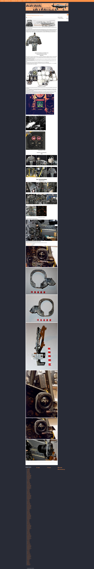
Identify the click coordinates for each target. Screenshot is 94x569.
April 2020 (28, 532)
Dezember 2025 (29, 475)
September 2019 (29, 538)
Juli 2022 (28, 509)
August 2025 (28, 478)
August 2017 (28, 559)
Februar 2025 (29, 483)
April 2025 (28, 482)
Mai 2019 (28, 541)
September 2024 (29, 487)
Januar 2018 (28, 554)
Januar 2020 (28, 534)
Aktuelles (24, 0)
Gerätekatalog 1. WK (14, 0)
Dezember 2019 (29, 535)
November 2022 (29, 506)
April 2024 (28, 492)
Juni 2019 (28, 540)
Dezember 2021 (29, 515)
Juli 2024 (28, 489)
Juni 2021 (28, 520)
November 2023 (29, 496)
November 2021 (29, 516)
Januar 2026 (28, 474)
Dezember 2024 (29, 485)
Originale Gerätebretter (29, 17)
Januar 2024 (28, 494)
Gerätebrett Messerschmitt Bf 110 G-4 (34, 15)
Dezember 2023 (29, 495)
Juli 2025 (28, 479)
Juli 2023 (28, 499)
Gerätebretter (20, 0)
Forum (49, 467)
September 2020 (29, 528)
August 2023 (28, 498)
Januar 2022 (28, 514)
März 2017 (28, 563)
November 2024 (29, 486)
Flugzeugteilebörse (33, 0)
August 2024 (28, 488)
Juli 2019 (28, 539)
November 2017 (29, 556)
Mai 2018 (28, 551)
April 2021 (28, 522)
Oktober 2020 (29, 527)
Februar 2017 (29, 564)
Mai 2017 (28, 561)
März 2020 (28, 533)
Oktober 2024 (29, 487)
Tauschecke (28, 0)
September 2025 (29, 477)
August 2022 (28, 508)
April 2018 (28, 552)
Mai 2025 (28, 481)
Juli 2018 (28, 549)
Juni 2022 (28, 510)
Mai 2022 (28, 511)
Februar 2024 (29, 493)
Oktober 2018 (29, 547)
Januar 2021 (28, 524)
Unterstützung (62, 469)
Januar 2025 (28, 484)
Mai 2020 (28, 531)
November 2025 (29, 476)
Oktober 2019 (29, 537)
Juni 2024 (28, 490)
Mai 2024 (28, 491)
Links (38, 467)
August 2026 (28, 468)
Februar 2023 (29, 503)
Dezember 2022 (29, 505)
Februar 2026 (29, 473)
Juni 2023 (28, 500)
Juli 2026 (28, 469)
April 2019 (28, 542)
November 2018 (29, 546)
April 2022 (28, 512)
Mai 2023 (28, 501)
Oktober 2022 (29, 507)
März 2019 (28, 543)
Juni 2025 (28, 480)
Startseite (2, 0)
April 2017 (28, 562)
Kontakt (60, 467)
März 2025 (28, 482)
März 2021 (28, 523)
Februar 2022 (29, 513)
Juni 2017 (28, 560)
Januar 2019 (28, 544)
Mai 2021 (28, 521)
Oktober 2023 (29, 497)
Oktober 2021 (29, 517)
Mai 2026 (28, 471)
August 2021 (28, 518)
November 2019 (29, 536)
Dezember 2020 (29, 525)
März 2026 (28, 472)
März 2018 (28, 553)
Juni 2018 (28, 550)
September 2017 (29, 558)
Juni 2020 (28, 530)
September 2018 (29, 548)
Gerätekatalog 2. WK (7, 0)
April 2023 (28, 502)
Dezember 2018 (29, 545)
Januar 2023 (28, 504)
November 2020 (29, 526)
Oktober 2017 (29, 557)
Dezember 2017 (29, 555)
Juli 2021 (28, 519)
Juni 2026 (28, 470)
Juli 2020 (28, 529)
